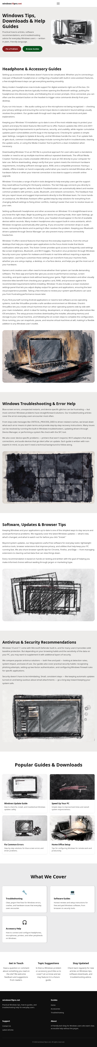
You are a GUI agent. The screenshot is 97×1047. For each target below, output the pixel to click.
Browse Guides (32, 49)
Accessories (55, 1009)
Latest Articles (7, 1030)
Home (53, 1005)
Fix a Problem (12, 49)
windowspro (12, 3)
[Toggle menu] (58, 3)
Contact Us (6, 1026)
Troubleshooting (57, 1012)
